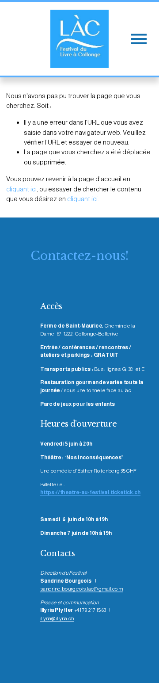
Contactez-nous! (79, 255)
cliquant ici (21, 189)
